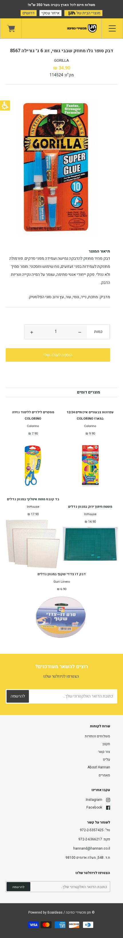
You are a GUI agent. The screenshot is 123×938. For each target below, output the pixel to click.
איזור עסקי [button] (50, 13)
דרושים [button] (29, 13)
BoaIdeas (55, 912)
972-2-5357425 (92, 830)
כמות (98, 332)
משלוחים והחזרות (97, 736)
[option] (61, 171)
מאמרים (104, 775)
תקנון (106, 744)
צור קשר (104, 751)
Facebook (94, 807)
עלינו (106, 759)
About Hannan (99, 767)
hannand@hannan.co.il (91, 848)
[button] (80, 332)
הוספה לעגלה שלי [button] (57, 355)
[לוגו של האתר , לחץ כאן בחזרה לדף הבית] (61, 28)
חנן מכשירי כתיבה (78, 912)
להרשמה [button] (18, 887)
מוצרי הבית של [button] (88, 13)
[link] (10, 28)
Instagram (94, 799)
